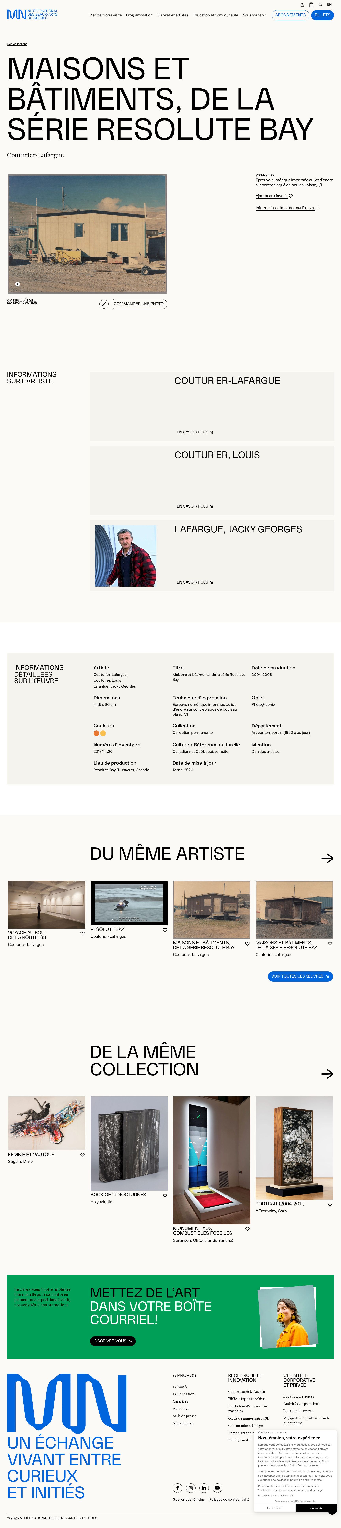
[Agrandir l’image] (104, 304)
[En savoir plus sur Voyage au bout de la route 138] (46, 905)
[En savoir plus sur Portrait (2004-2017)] (294, 1148)
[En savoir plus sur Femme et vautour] (46, 1123)
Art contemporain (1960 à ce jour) (281, 732)
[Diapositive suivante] (327, 858)
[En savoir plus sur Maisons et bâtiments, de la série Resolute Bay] (211, 910)
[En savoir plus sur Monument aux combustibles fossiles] (211, 1160)
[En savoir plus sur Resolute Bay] (129, 903)
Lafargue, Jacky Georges (115, 686)
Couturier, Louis (107, 680)
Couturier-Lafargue (110, 674)
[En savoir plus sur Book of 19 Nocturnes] (129, 1143)
